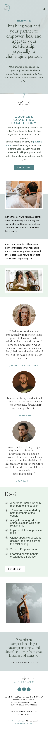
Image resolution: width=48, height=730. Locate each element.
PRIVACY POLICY (18, 712)
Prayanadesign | (19, 721)
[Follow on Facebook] (19, 689)
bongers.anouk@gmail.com (21, 702)
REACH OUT (24, 167)
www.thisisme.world (24, 724)
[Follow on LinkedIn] (29, 689)
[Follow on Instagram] (24, 689)
